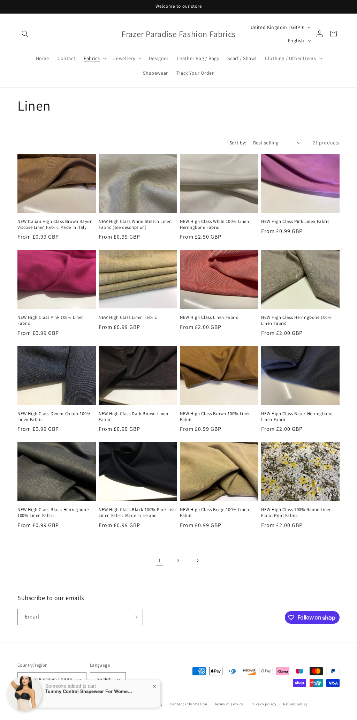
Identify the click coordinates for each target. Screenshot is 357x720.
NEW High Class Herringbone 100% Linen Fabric (296, 320)
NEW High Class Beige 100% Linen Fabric (214, 512)
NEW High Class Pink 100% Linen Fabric (50, 320)
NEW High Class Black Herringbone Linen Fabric (296, 416)
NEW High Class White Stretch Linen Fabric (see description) (135, 224)
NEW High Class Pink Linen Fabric (295, 221)
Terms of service (229, 704)
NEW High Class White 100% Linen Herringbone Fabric (214, 224)
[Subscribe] (135, 617)
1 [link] (159, 560)
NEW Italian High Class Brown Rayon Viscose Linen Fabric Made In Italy (54, 224)
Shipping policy (148, 704)
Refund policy (295, 704)
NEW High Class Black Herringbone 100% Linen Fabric (53, 512)
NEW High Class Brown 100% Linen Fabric (215, 416)
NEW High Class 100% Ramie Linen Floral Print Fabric (296, 512)
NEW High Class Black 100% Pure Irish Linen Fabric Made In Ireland (137, 512)
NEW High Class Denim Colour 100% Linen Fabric (54, 416)
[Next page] (197, 560)
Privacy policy (263, 704)
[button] (25, 34)
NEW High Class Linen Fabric (128, 317)
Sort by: (237, 143)
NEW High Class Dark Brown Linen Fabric (133, 416)
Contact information (188, 704)
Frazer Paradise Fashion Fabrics (61, 704)
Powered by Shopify (109, 704)
